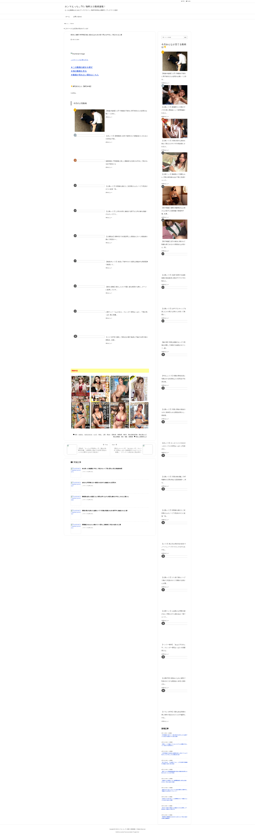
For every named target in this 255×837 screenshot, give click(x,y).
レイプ (95, 434)
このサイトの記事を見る (79, 60)
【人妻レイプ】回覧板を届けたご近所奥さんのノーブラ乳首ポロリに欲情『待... (126, 187)
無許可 (125, 434)
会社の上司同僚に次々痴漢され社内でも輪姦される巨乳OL (99, 482)
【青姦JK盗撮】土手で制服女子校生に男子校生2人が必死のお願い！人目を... (126, 112)
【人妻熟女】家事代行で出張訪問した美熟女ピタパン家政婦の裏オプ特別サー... (126, 238)
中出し (100, 434)
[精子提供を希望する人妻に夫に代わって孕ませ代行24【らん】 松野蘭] (119, 415)
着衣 (122, 436)
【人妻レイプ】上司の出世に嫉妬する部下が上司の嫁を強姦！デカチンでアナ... (126, 212)
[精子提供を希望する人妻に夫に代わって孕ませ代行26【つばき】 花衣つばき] (80, 415)
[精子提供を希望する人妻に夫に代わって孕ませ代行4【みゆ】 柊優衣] (119, 388)
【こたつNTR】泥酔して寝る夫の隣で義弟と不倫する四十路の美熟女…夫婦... (127, 338)
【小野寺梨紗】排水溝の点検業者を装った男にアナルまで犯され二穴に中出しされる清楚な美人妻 (174, 754)
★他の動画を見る (79, 71)
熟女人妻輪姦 (116, 436)
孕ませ (108, 434)
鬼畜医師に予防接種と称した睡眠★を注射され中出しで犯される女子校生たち (127, 162)
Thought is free (136, 832)
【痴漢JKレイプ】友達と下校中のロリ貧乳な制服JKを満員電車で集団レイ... (127, 263)
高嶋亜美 (131, 436)
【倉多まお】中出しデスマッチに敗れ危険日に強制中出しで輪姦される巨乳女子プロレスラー (174, 790)
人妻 (104, 434)
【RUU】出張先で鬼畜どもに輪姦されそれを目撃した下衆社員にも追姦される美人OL (174, 808)
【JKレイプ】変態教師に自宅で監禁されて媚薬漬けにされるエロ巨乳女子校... (127, 137)
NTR (73, 23)
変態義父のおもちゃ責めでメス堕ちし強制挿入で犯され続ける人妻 (101, 524)
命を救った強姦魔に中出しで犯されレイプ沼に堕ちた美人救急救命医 (102, 468)
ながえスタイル (88, 434)
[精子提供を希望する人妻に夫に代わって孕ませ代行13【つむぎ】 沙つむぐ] (139, 415)
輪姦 (126, 436)
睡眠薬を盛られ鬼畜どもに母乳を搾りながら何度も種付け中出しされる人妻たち (105, 496)
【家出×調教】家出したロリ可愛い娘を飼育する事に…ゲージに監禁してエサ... (126, 288)
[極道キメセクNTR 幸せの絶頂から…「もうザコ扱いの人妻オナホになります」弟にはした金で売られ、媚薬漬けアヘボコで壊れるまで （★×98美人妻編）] (100, 388)
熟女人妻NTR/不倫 (132, 434)
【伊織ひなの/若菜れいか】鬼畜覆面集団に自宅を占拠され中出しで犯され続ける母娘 (174, 781)
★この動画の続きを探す (82, 67)
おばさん (81, 434)
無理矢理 (120, 434)
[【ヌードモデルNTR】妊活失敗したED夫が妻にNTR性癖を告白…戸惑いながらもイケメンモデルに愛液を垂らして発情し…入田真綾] (139, 388)
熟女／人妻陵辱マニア (141, 436)
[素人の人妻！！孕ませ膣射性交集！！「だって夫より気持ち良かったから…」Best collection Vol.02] (80, 388)
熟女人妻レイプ (143, 434)
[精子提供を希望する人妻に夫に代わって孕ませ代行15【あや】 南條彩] (100, 415)
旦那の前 (114, 434)
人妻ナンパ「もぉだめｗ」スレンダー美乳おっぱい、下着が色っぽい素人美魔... (126, 313)
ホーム (67, 23)
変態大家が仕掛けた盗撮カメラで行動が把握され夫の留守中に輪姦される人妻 (104, 510)
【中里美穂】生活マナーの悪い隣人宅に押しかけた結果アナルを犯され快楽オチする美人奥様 (174, 735)
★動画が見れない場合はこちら (85, 75)
